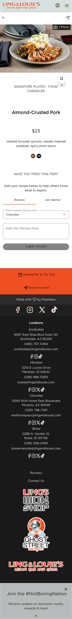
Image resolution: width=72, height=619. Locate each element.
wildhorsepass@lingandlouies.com (36, 415)
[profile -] (57, 5)
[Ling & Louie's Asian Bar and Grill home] (21, 5)
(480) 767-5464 (36, 344)
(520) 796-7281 (36, 410)
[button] (4, 17)
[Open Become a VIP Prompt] (36, 616)
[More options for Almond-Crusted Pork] (61, 78)
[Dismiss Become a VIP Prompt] (65, 589)
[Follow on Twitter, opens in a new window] (42, 311)
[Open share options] (68, 17)
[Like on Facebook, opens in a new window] (17, 311)
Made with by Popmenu (29, 299)
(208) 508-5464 (36, 443)
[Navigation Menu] (67, 5)
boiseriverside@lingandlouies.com (36, 448)
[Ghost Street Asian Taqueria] (36, 534)
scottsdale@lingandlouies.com (36, 349)
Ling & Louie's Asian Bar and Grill (36, 566)
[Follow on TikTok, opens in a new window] (54, 311)
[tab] (19, 200)
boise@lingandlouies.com (36, 382)
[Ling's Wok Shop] (36, 499)
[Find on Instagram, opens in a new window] (30, 311)
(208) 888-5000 (36, 377)
